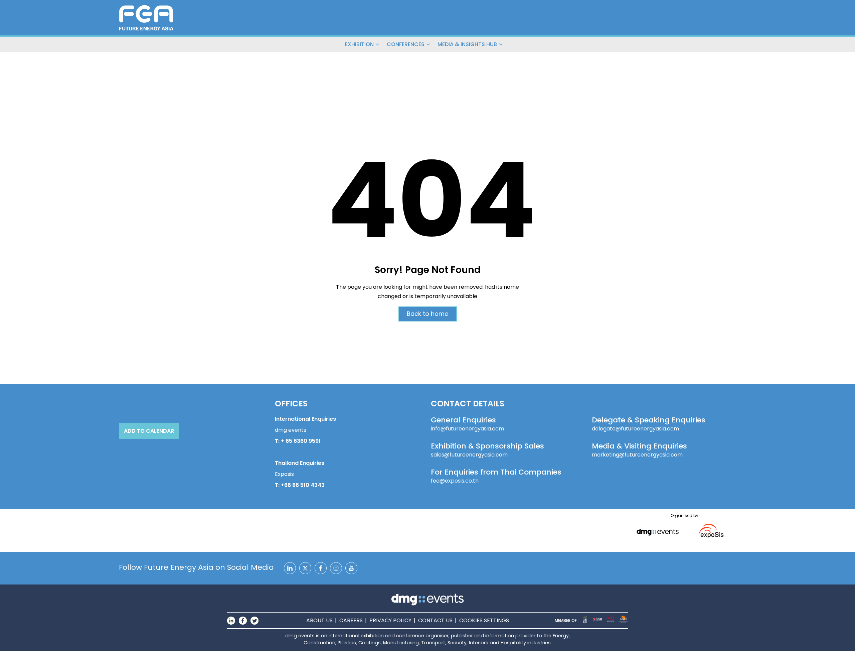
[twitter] (305, 568)
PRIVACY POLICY (390, 620)
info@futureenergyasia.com (467, 428)
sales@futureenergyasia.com (469, 454)
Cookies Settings (484, 620)
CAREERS (351, 620)
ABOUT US (319, 620)
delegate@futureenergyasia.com (635, 428)
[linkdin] (290, 568)
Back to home (427, 313)
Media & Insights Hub (467, 44)
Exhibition (359, 44)
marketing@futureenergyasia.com (637, 454)
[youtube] (351, 568)
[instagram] (336, 568)
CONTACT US (435, 620)
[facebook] (321, 568)
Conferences (405, 44)
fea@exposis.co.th (455, 481)
